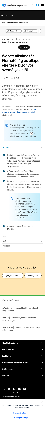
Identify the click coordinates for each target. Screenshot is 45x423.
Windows (7, 147)
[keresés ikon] (33, 5)
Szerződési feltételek (10, 393)
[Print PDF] (16, 48)
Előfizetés (24, 47)
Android (6, 246)
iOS (4, 241)
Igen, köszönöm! (13, 275)
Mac (4, 236)
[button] (38, 5)
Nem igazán (33, 275)
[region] (22, 411)
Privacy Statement (21, 413)
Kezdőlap (4, 15)
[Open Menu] (43, 5)
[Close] (41, 402)
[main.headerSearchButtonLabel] (33, 5)
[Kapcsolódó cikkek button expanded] (41, 300)
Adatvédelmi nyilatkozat (11, 396)
